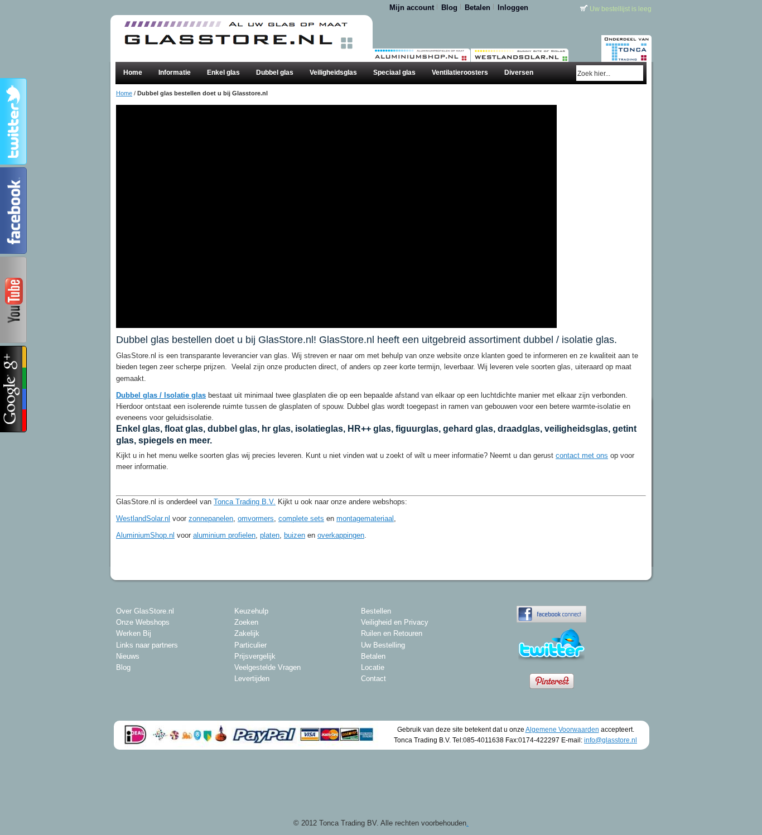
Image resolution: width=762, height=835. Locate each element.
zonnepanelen (211, 518)
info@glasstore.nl (610, 740)
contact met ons (582, 455)
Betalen (477, 7)
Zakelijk (246, 633)
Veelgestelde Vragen (267, 667)
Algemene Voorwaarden (562, 729)
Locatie (372, 667)
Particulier (250, 645)
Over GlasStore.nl (145, 611)
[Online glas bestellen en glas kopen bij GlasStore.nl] (235, 26)
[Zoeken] (636, 72)
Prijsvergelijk (255, 656)
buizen (294, 535)
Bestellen (376, 611)
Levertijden (251, 678)
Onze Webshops (143, 622)
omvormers (256, 518)
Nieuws (127, 656)
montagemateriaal (365, 518)
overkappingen (340, 535)
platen (269, 535)
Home (124, 93)
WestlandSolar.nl (143, 518)
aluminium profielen (224, 535)
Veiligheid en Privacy (394, 622)
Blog (449, 7)
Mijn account (411, 7)
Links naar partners (147, 645)
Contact (373, 678)
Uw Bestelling (383, 645)
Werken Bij (133, 633)
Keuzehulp (251, 611)
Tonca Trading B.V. (245, 502)
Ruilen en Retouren (391, 633)
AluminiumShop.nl (145, 535)
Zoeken (246, 622)
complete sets (301, 518)
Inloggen (513, 7)
